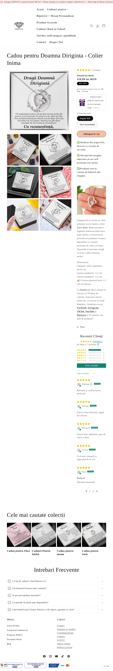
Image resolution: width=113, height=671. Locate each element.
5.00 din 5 (98, 341)
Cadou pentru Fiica (18, 550)
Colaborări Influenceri (17, 630)
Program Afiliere (15, 635)
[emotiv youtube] (94, 311)
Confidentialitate (65, 633)
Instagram (93, 308)
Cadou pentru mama (65, 552)
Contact (60, 625)
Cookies (61, 636)
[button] (57, 9)
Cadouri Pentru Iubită (41, 552)
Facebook (82, 308)
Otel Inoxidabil (87, 124)
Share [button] (82, 327)
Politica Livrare (64, 647)
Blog (9, 644)
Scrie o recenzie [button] (91, 365)
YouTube (89, 311)
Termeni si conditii (66, 629)
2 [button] (89, 491)
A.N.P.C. (61, 640)
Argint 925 (85, 118)
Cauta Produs (13, 626)
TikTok (80, 311)
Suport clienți (63, 643)
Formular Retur (14, 639)
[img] (83, 380)
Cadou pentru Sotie (90, 552)
